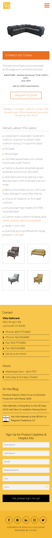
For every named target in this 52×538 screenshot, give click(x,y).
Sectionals (43, 112)
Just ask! (19, 234)
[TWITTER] (43, 520)
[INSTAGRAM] (34, 520)
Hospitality (18, 109)
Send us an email (16, 353)
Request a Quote (26, 95)
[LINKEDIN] (26, 520)
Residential (31, 112)
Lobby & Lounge (33, 109)
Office (22, 112)
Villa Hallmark (7, 5)
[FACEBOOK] (8, 520)
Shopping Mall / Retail (26, 115)
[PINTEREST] (17, 520)
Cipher (33, 530)
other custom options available (22, 220)
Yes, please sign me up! (26, 498)
